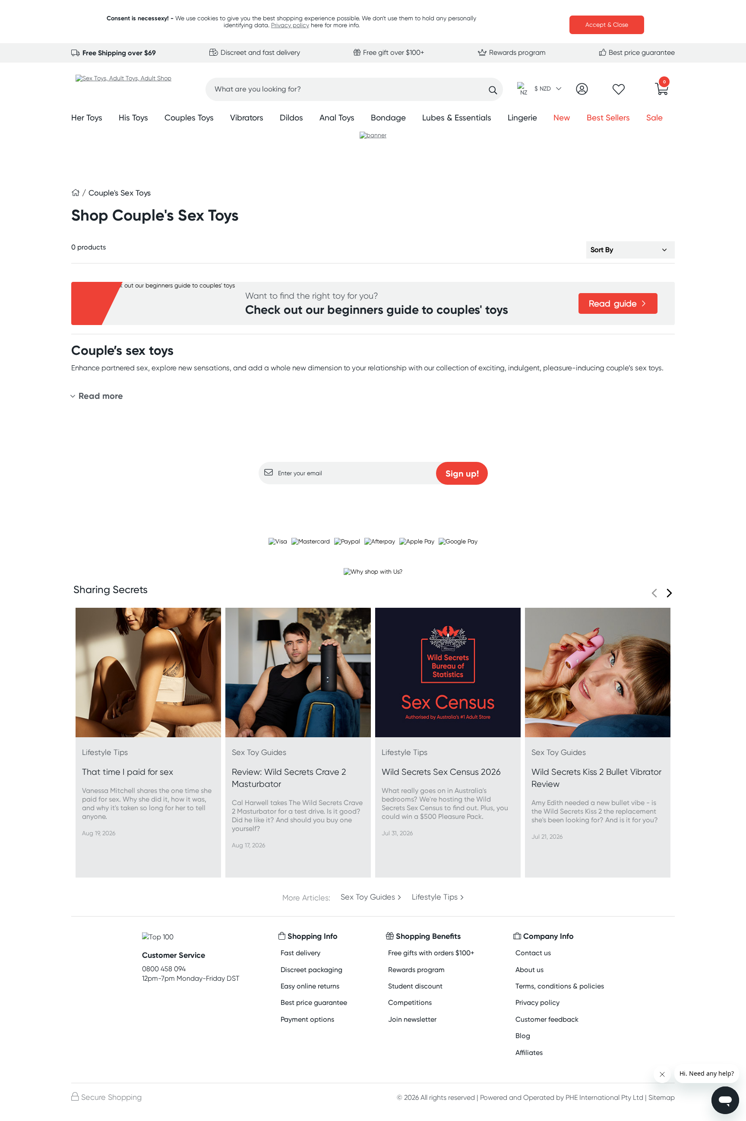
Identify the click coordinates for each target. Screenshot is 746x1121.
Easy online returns (310, 986)
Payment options (307, 1019)
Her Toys (86, 118)
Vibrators (246, 118)
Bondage (388, 118)
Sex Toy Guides (368, 897)
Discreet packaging (311, 970)
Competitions (410, 1002)
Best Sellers (608, 118)
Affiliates (529, 1052)
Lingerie (522, 118)
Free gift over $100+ (392, 52)
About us (529, 970)
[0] (662, 91)
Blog (522, 1036)
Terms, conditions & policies (559, 986)
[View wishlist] (619, 91)
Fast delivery (300, 953)
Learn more (373, 501)
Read (613, 303)
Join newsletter (412, 1019)
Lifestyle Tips (435, 897)
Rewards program (516, 52)
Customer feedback (546, 1019)
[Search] (493, 90)
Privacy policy (290, 25)
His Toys (133, 118)
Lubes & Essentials (456, 118)
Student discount (415, 986)
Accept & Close (606, 24)
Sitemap (661, 1097)
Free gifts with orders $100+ (431, 953)
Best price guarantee (641, 52)
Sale (654, 118)
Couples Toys (189, 118)
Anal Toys (336, 118)
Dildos (291, 118)
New (561, 118)
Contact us (533, 953)
